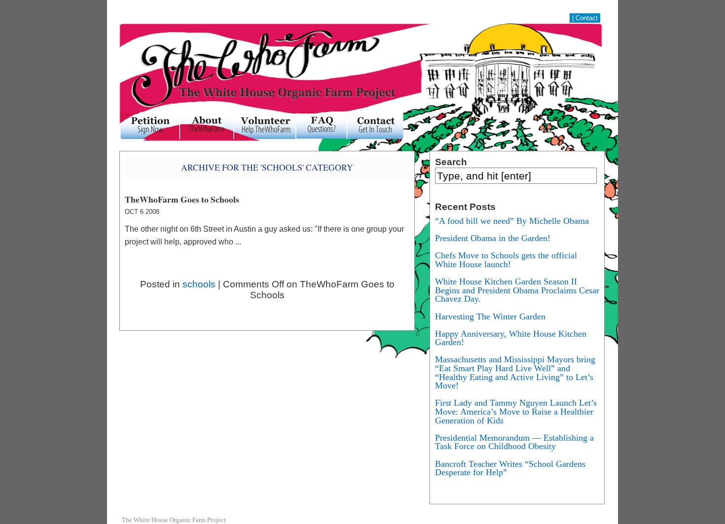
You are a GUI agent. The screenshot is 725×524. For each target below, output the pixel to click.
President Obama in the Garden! (492, 238)
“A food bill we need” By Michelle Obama (512, 221)
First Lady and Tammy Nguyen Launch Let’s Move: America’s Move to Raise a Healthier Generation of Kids (516, 411)
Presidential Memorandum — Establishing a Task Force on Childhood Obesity (514, 442)
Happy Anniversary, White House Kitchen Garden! (510, 338)
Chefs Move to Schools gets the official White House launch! (506, 259)
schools (199, 284)
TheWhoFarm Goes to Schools (182, 199)
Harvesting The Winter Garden (490, 316)
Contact (587, 18)
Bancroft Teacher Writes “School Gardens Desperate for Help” (510, 468)
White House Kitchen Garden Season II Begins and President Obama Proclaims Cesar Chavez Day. (517, 290)
